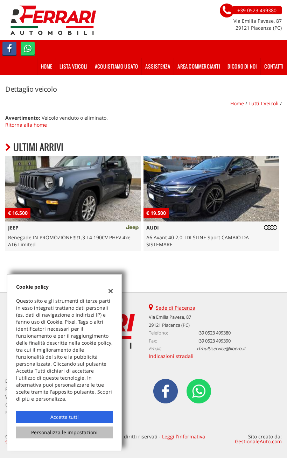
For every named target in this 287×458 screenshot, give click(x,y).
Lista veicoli (73, 66)
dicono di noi (242, 66)
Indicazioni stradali (171, 356)
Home (46, 66)
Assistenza (157, 66)
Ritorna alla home (26, 124)
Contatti (274, 66)
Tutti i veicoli (263, 103)
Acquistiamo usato (116, 66)
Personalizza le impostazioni (64, 432)
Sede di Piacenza (175, 307)
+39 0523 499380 (214, 333)
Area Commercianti (198, 66)
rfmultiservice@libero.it (221, 348)
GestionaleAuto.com (258, 441)
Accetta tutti (64, 417)
